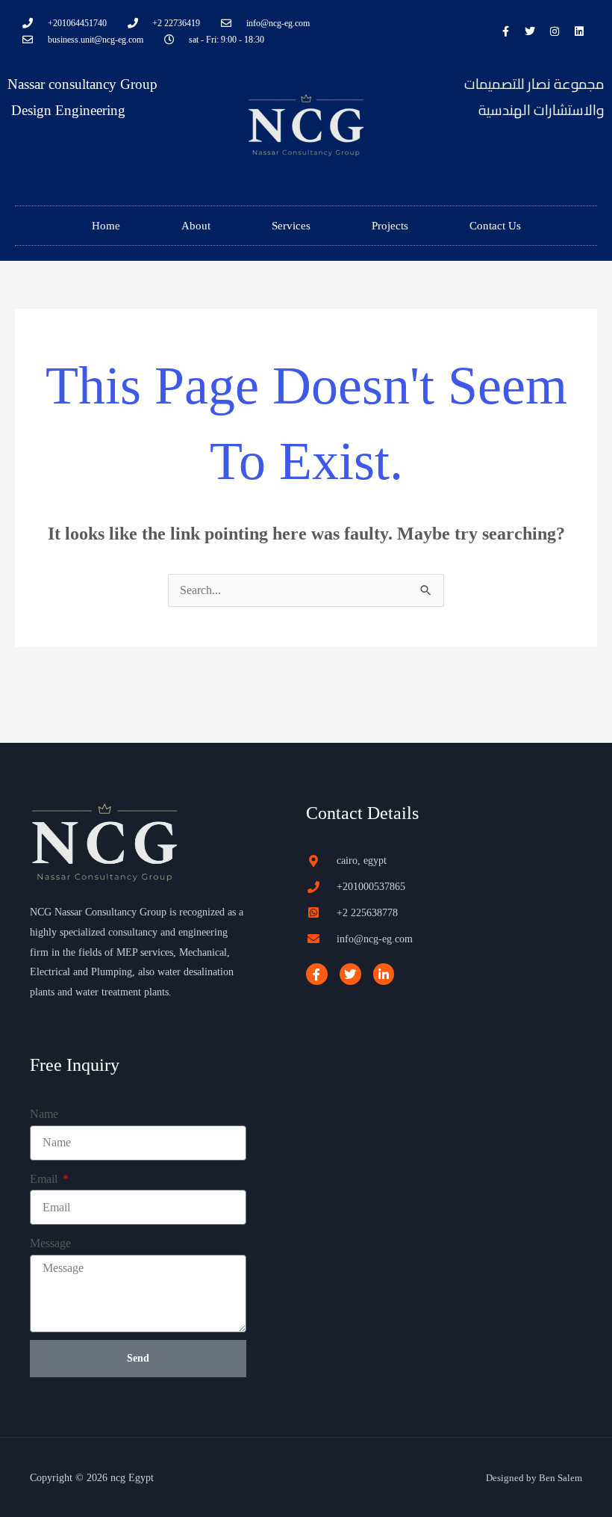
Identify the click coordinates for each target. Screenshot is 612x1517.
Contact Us (495, 226)
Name (44, 1113)
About (195, 226)
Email (45, 1178)
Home (106, 226)
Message (50, 1243)
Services (291, 226)
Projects (390, 226)
